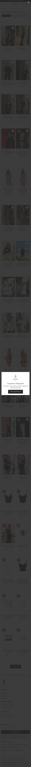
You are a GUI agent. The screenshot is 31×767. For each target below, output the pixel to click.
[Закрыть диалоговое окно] (28, 2)
